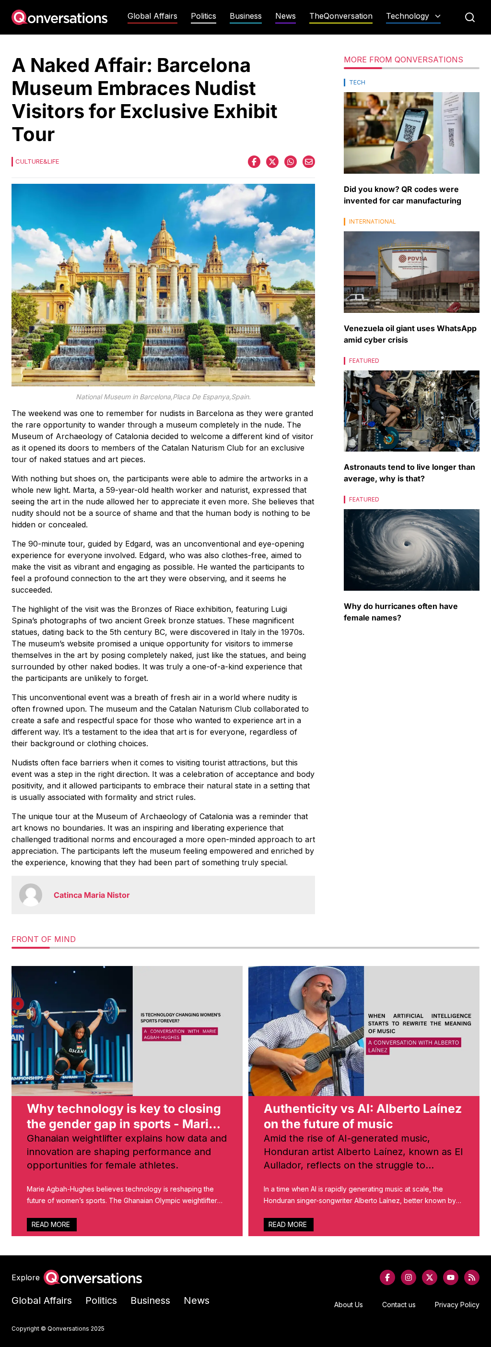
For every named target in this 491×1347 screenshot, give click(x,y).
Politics (203, 16)
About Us (348, 1304)
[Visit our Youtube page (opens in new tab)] (450, 1277)
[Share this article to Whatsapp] (290, 161)
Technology (407, 16)
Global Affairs (152, 16)
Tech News (413, 34)
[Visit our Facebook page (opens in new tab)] (387, 1277)
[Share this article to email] (309, 161)
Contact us (399, 1304)
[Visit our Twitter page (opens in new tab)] (429, 1277)
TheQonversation (341, 16)
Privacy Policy (457, 1304)
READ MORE (52, 1224)
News (285, 16)
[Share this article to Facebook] (254, 161)
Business (246, 16)
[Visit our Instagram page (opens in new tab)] (408, 1277)
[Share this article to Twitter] (272, 161)
